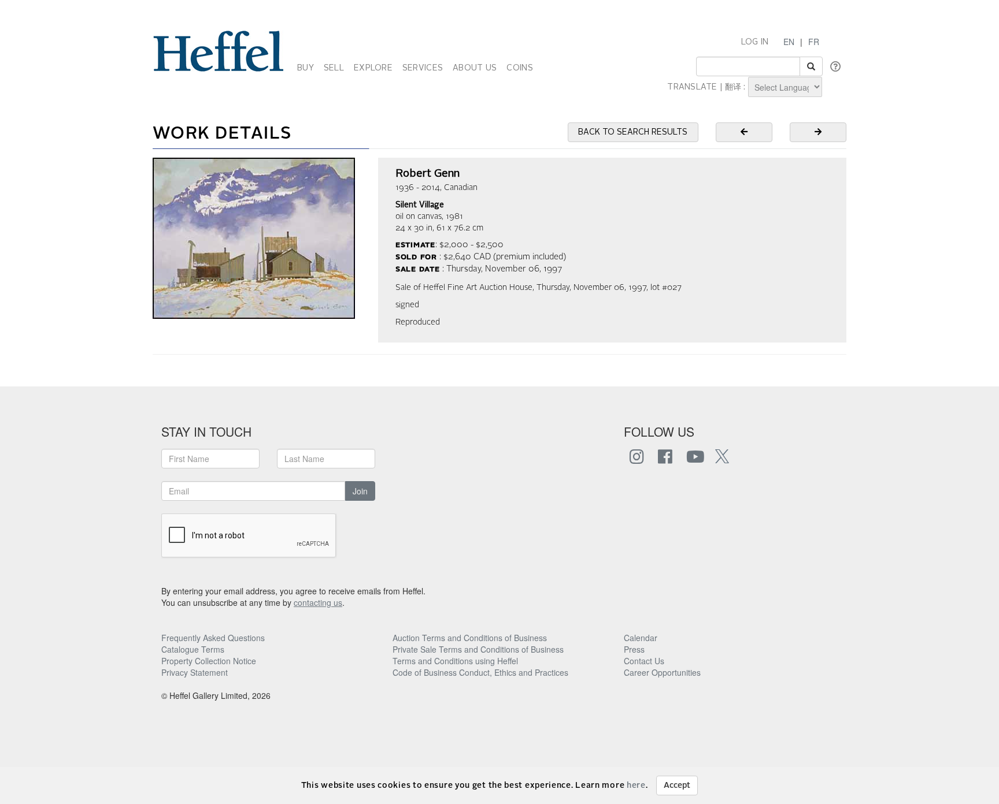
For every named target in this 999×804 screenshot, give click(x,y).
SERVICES (422, 68)
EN (788, 41)
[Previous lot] (744, 132)
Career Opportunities (662, 672)
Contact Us (644, 661)
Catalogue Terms (192, 649)
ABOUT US (475, 68)
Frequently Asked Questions (213, 637)
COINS (519, 68)
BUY (305, 68)
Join (360, 491)
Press (634, 649)
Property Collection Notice (208, 661)
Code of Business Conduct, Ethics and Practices (480, 672)
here (636, 785)
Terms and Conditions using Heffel (455, 661)
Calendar (640, 637)
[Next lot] (818, 132)
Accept (677, 785)
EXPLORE (373, 68)
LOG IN (755, 42)
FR (813, 41)
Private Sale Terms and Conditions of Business (478, 649)
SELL (334, 68)
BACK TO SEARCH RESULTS (632, 132)
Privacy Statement (194, 672)
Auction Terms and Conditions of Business (470, 637)
